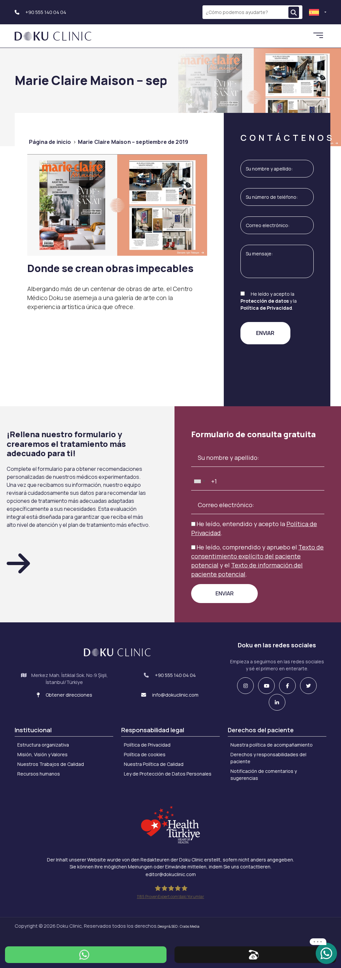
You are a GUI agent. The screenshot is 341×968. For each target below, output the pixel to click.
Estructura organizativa (43, 745)
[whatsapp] (326, 953)
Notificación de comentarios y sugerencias (263, 774)
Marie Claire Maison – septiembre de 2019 (133, 142)
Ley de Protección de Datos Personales (167, 774)
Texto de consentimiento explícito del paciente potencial (257, 556)
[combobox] (199, 481)
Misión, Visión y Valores (42, 754)
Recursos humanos (38, 774)
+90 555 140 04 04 (45, 12)
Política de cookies (145, 754)
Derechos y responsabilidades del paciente (268, 758)
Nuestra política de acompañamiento (271, 745)
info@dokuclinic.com (174, 695)
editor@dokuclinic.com (171, 874)
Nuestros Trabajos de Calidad (50, 764)
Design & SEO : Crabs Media (178, 926)
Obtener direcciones (68, 695)
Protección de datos (264, 301)
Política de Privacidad (266, 308)
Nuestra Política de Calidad (153, 764)
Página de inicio (50, 142)
